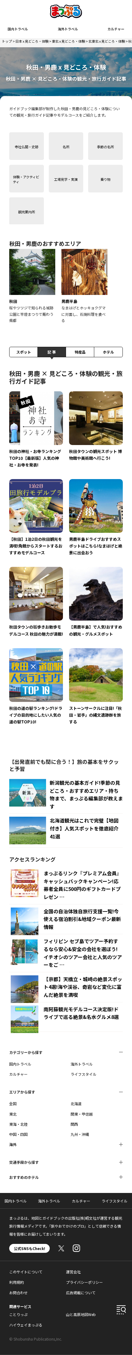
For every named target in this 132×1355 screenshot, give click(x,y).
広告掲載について (80, 1292)
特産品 (80, 351)
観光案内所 (26, 211)
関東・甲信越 (82, 1114)
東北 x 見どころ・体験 (68, 41)
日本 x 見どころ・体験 (32, 41)
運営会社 (73, 1271)
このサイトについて (25, 1271)
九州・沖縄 (80, 1134)
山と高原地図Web (81, 1314)
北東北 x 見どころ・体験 (106, 41)
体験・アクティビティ (26, 179)
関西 (74, 1124)
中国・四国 (18, 1134)
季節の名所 (105, 146)
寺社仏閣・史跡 (26, 146)
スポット (23, 351)
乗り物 (105, 179)
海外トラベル (68, 28)
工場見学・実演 (66, 179)
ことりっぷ (18, 1314)
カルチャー (115, 28)
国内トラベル (18, 28)
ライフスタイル (83, 1074)
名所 (66, 146)
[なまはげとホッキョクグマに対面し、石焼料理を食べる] (84, 286)
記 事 (52, 351)
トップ (7, 41)
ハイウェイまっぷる (25, 1324)
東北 (13, 1114)
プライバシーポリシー (84, 1282)
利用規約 (16, 1282)
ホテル (108, 351)
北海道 (76, 1103)
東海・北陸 (18, 1124)
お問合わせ (18, 1292)
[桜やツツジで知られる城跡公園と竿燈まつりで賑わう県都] (32, 286)
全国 (13, 1103)
